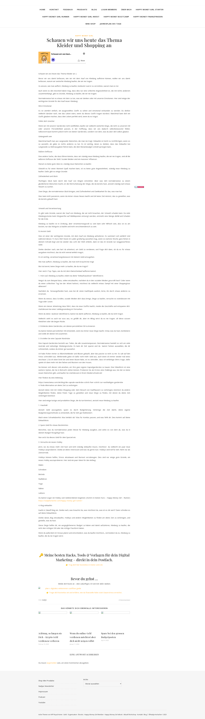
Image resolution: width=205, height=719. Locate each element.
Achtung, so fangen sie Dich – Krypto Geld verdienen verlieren (50, 637)
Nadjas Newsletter (46, 686)
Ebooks (80, 714)
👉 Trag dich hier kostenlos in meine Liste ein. (84, 565)
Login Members (109, 9)
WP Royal (54, 714)
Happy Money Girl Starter (149, 9)
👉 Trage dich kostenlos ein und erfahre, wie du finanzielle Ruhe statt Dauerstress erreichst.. (84, 592)
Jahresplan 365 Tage (110, 24)
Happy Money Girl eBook (114, 714)
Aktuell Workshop (129, 714)
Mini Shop (91, 24)
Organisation (72, 714)
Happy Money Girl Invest (86, 16)
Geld (65, 714)
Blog (94, 9)
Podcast (41, 697)
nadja (44, 600)
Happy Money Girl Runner (55, 16)
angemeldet (52, 663)
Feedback (68, 9)
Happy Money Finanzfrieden (148, 16)
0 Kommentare (124, 600)
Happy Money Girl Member (94, 714)
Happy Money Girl (84, 36)
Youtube (41, 702)
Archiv (85, 679)
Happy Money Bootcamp (116, 16)
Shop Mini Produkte (46, 680)
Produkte (82, 9)
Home (42, 9)
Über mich (126, 9)
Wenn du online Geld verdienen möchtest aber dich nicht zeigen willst (83, 637)
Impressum (43, 691)
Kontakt (54, 9)
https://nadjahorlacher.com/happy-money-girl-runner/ (60, 500)
